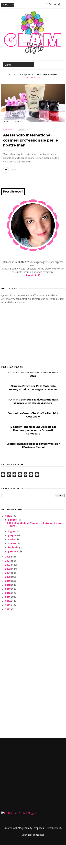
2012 (8, 609)
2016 (8, 593)
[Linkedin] (55, 4)
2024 (8, 560)
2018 (8, 585)
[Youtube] (59, 4)
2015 (8, 597)
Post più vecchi (13, 191)
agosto (12, 519)
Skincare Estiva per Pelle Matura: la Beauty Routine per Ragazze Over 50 (33, 387)
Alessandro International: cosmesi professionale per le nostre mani (30, 140)
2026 (8, 516)
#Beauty (8, 129)
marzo (12, 543)
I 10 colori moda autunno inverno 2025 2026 (33, 374)
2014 (8, 601)
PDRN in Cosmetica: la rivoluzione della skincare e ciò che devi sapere (33, 401)
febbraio (13, 547)
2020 (8, 576)
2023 (8, 564)
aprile (12, 539)
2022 (8, 568)
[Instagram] (50, 4)
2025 (8, 556)
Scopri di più (33, 275)
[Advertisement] (26, 333)
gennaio (13, 551)
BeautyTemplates (34, 828)
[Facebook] (46, 4)
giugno (12, 535)
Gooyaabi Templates (32, 834)
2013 (8, 605)
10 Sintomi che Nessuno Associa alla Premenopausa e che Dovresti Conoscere (32, 430)
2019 (8, 580)
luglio (11, 531)
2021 (8, 572)
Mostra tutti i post (33, 77)
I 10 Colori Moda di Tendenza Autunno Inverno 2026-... (35, 524)
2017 (8, 589)
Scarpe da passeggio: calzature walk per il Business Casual (33, 445)
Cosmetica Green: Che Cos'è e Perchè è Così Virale (33, 415)
